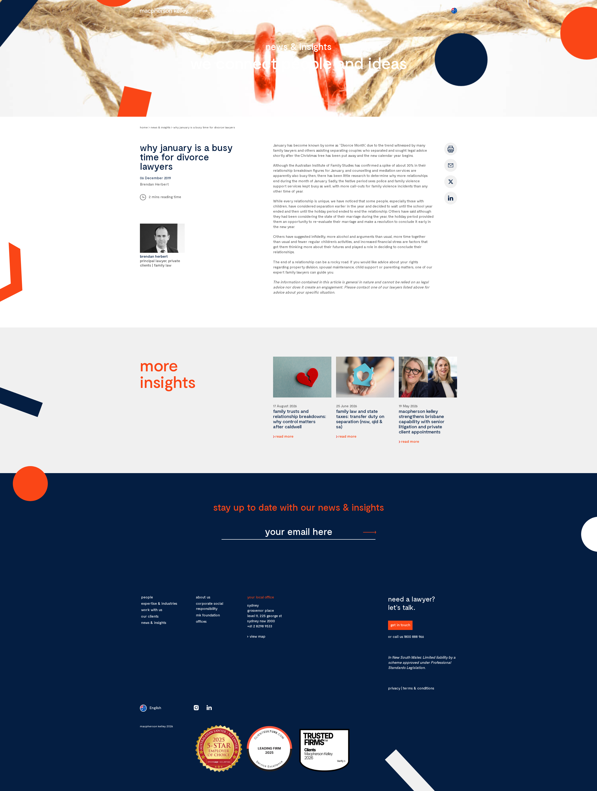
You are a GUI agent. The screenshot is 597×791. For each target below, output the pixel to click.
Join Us (335, 10)
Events (318, 10)
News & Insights (295, 10)
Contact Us (355, 10)
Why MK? (271, 10)
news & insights (153, 622)
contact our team (423, 10)
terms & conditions (418, 688)
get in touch (400, 624)
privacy (394, 688)
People (202, 10)
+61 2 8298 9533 (259, 626)
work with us (151, 609)
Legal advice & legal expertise (236, 10)
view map (257, 636)
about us (203, 597)
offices (201, 621)
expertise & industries (159, 603)
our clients (150, 616)
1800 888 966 (414, 636)
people (147, 597)
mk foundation (208, 615)
